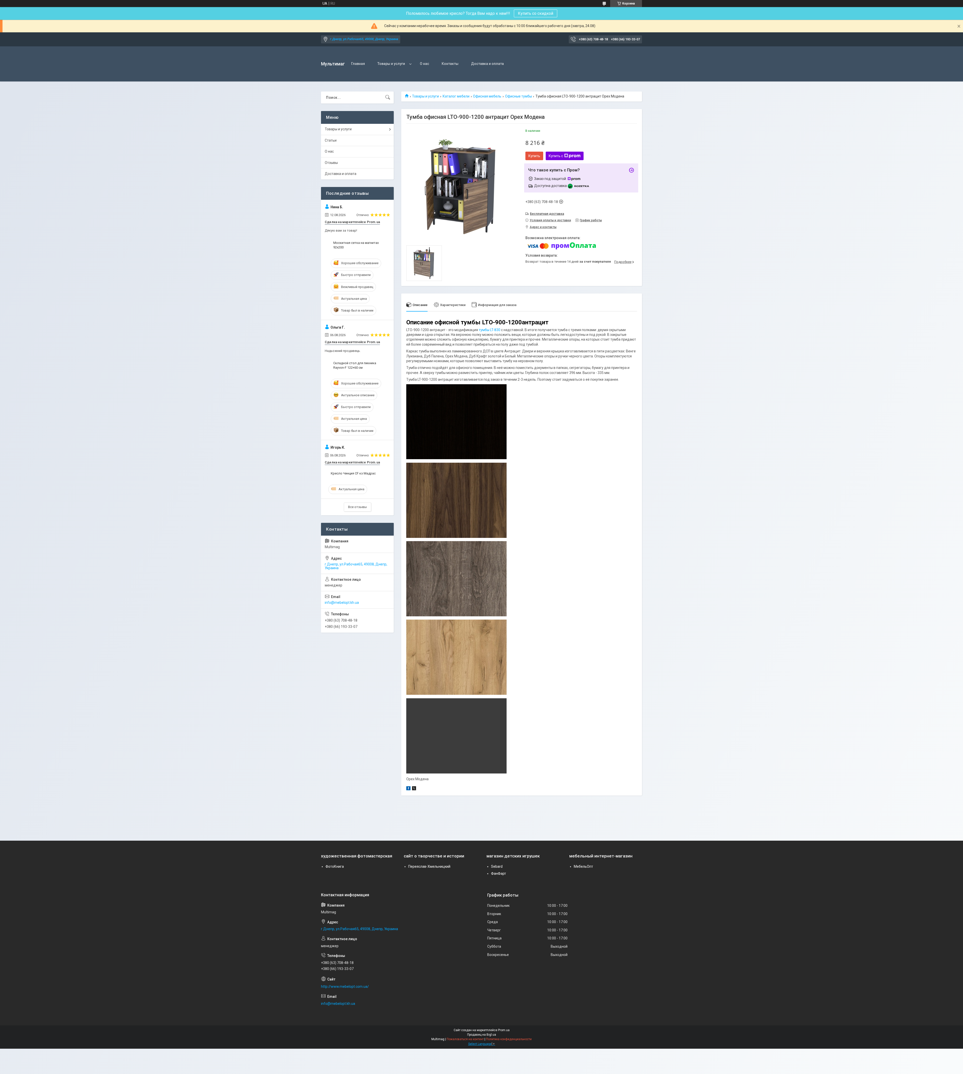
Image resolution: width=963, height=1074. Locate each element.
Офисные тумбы (518, 96)
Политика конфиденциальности (509, 1039)
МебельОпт (583, 866)
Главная (358, 64)
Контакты (450, 64)
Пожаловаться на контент (465, 1039)
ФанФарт (498, 873)
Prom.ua (504, 1030)
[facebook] (408, 789)
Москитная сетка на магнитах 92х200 (356, 245)
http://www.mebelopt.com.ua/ (345, 987)
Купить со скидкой (535, 13)
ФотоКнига (335, 866)
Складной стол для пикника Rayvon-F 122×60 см (354, 365)
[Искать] (388, 97)
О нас (424, 64)
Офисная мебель (487, 96)
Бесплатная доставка (547, 214)
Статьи (331, 140)
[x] (414, 789)
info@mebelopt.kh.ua (342, 603)
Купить (534, 156)
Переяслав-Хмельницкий (429, 866)
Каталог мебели (456, 96)
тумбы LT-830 (489, 330)
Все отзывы (357, 507)
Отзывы (331, 163)
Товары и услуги (391, 64)
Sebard (497, 866)
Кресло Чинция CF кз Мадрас (353, 473)
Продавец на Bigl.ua (481, 1034)
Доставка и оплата (487, 64)
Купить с (556, 156)
